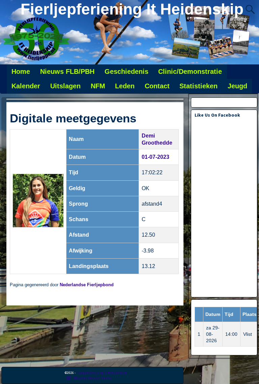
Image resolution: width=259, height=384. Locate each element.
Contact (157, 86)
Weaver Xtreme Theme (93, 377)
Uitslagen (65, 86)
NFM (98, 86)
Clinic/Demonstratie (190, 71)
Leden (125, 86)
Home (20, 71)
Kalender (25, 86)
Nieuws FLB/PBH (67, 71)
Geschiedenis (126, 71)
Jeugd (237, 86)
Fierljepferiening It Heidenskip (132, 9)
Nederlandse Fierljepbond (87, 285)
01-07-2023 (155, 157)
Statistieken (198, 86)
